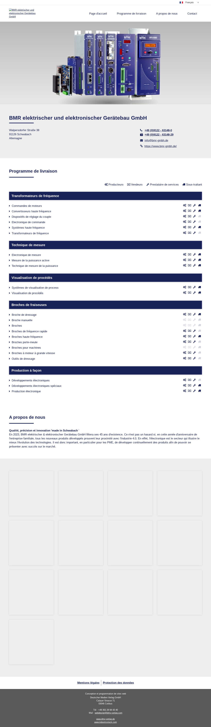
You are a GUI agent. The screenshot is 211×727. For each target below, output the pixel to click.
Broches (17, 325)
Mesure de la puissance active (30, 260)
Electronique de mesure (26, 255)
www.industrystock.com (105, 722)
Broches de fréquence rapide (29, 331)
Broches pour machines (26, 347)
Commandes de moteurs (27, 205)
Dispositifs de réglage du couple (31, 216)
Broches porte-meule (24, 342)
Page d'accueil (98, 13)
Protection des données (118, 682)
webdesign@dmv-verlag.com (108, 713)
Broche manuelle (22, 320)
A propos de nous (167, 13)
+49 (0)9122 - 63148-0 (158, 130)
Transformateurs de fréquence (30, 233)
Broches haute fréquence (27, 336)
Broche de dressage (24, 314)
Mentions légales (88, 682)
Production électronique (26, 391)
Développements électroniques (31, 380)
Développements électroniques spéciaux (36, 385)
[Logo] (24, 13)
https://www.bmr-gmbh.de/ (160, 146)
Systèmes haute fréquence (28, 227)
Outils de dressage (23, 358)
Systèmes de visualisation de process (35, 287)
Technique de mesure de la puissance (35, 265)
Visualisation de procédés (27, 293)
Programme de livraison (131, 13)
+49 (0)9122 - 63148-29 (159, 134)
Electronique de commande (28, 222)
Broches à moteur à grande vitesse (33, 353)
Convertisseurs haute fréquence (31, 211)
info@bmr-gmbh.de (156, 140)
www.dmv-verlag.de (105, 719)
